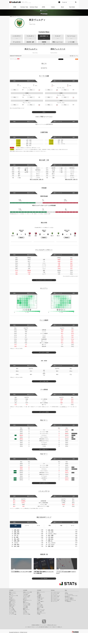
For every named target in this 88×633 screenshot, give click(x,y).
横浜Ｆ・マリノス (12, 602)
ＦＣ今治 (24, 610)
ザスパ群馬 (39, 594)
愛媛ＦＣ (38, 608)
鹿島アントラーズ (12, 592)
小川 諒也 (50, 531)
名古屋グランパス (12, 604)
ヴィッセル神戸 (12, 609)
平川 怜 (16, 535)
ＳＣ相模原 (39, 595)
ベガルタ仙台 (25, 594)
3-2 (61, 172)
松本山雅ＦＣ (39, 596)
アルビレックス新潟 (26, 604)
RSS (76, 59)
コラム (66, 592)
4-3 (61, 168)
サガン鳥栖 (25, 611)
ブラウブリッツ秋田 (26, 595)
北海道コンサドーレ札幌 (27, 592)
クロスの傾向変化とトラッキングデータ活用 (21, 571)
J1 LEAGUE (11, 590)
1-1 (27, 168)
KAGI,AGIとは (67, 596)
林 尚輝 (16, 537)
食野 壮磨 (16, 540)
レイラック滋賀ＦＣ (40, 601)
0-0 (27, 172)
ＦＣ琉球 (38, 614)
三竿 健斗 (50, 537)
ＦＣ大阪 (38, 602)
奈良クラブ (39, 603)
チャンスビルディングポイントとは (70, 276)
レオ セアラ (51, 544)
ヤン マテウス (51, 542)
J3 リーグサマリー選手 (55, 600)
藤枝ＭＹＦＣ (25, 608)
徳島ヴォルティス (26, 609)
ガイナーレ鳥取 (39, 604)
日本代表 (66, 593)
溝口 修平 (16, 539)
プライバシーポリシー (43, 625)
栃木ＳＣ (38, 593)
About (62, 7)
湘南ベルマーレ (26, 602)
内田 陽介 (16, 544)
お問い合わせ (53, 625)
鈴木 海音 (16, 546)
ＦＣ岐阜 (38, 600)
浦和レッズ (11, 594)
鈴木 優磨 (50, 535)
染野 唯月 (16, 530)
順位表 (44, 112)
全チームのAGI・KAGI (44, 381)
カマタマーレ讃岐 (40, 607)
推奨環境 (37, 625)
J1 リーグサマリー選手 (55, 593)
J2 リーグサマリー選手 (55, 596)
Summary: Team (24, 7)
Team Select (72, 7)
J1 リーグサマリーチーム (55, 592)
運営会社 (49, 625)
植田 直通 (50, 546)
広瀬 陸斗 (50, 539)
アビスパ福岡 (11, 613)
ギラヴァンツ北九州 (40, 610)
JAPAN (43, 7)
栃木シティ (25, 599)
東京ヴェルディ (12, 599)
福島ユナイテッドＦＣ (41, 592)
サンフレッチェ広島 (12, 611)
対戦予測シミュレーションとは (70, 600)
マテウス (16, 542)
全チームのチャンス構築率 (44, 352)
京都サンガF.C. (11, 606)
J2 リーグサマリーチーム (55, 595)
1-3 (27, 170)
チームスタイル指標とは (69, 599)
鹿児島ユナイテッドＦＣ (41, 613)
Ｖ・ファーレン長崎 (12, 614)
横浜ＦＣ (24, 601)
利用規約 (33, 625)
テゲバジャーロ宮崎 (26, 614)
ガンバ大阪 (11, 607)
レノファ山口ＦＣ (40, 606)
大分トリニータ (26, 613)
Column (53, 7)
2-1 (61, 170)
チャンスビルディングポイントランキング (44, 280)
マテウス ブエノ (52, 533)
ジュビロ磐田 (25, 607)
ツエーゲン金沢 (39, 599)
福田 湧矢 (16, 531)
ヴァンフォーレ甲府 (26, 603)
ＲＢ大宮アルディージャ (27, 600)
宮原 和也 (16, 533)
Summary (52, 590)
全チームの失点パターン (44, 483)
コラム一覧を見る (44, 578)
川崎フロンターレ (12, 601)
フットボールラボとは (69, 594)
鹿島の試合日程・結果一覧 (71, 179)
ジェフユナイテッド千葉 (13, 595)
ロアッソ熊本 (39, 611)
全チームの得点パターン (44, 449)
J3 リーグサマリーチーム (55, 599)
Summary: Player (34, 7)
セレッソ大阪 (11, 608)
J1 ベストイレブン (54, 594)
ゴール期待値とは (63, 406)
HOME (14, 7)
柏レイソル (11, 596)
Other (66, 590)
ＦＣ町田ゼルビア (12, 600)
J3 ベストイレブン (54, 601)
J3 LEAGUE (39, 590)
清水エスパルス (12, 603)
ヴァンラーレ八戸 (26, 593)
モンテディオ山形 (26, 596)
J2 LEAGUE (25, 590)
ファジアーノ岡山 (12, 610)
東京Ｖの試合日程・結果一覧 (36, 179)
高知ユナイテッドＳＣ (41, 609)
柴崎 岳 (50, 540)
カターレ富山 (25, 606)
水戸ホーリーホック (12, 593)
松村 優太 (50, 530)
